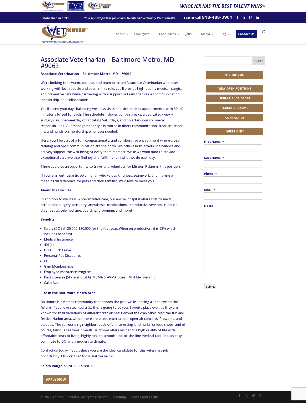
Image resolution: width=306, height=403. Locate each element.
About (120, 34)
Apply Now (56, 379)
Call (198, 18)
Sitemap (119, 397)
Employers (141, 34)
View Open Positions (234, 88)
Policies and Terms (144, 397)
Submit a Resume (234, 108)
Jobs (188, 34)
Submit (210, 286)
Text (186, 18)
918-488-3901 (234, 75)
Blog (223, 34)
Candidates (167, 34)
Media (205, 34)
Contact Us (246, 34)
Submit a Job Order (234, 98)
